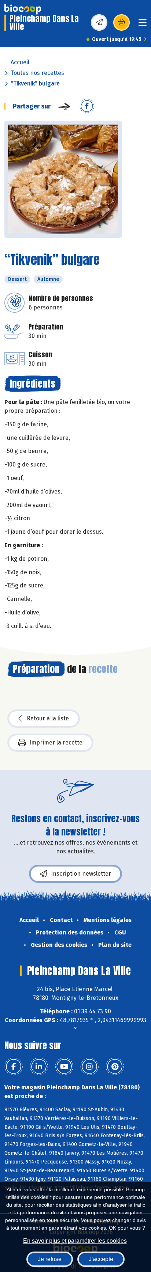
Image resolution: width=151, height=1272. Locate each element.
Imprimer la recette (55, 742)
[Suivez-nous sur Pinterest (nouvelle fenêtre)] (115, 1067)
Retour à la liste (48, 718)
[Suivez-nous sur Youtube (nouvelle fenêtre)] (64, 1067)
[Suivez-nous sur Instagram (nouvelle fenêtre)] (89, 1067)
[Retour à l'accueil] (22, 9)
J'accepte (101, 1259)
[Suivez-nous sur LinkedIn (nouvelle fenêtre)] (39, 1067)
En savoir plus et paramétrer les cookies (75, 1241)
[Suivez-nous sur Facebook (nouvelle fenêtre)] (13, 1067)
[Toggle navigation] (143, 25)
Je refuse (50, 1259)
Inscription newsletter (81, 873)
